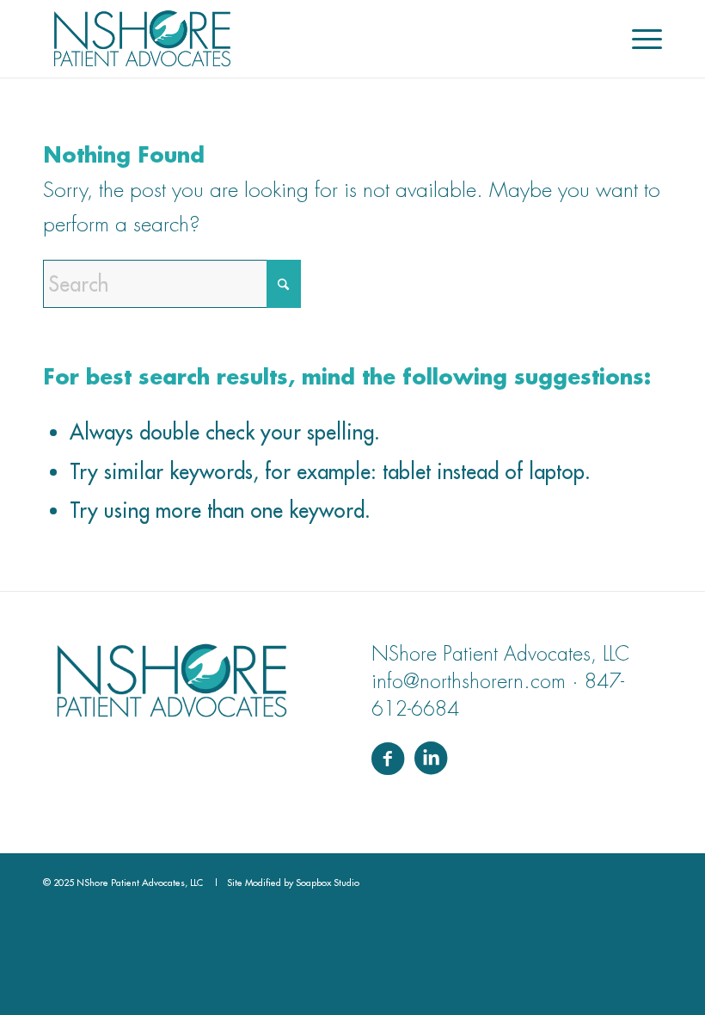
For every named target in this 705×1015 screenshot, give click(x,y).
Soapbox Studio (327, 883)
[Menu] (638, 38)
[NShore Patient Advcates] (142, 38)
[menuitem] (638, 38)
